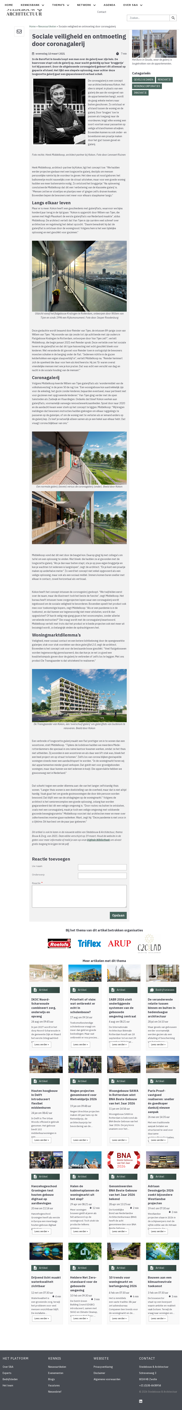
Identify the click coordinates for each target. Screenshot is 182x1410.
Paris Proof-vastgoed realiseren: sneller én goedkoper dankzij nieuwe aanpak (161, 1101)
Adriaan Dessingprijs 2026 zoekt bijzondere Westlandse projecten (160, 1194)
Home (9, 5)
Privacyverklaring (103, 1366)
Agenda (109, 5)
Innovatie (140, 92)
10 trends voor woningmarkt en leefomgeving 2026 (123, 1282)
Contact (101, 12)
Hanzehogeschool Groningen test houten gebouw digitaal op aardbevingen (44, 1194)
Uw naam (37, 866)
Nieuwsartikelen (47, 26)
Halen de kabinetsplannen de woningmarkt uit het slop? (84, 1192)
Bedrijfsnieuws (165, 989)
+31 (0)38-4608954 (150, 1385)
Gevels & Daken (143, 79)
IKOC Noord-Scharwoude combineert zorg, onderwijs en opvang (43, 1007)
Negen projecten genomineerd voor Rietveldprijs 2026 (83, 1095)
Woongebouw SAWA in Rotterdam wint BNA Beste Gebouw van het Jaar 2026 (123, 1097)
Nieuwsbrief (54, 1391)
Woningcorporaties (147, 86)
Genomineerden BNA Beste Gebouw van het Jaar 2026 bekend (123, 1192)
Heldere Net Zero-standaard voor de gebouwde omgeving (83, 1284)
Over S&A (8, 1366)
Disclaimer (99, 1373)
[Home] (24, 9)
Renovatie (164, 79)
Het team (8, 1385)
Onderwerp (38, 874)
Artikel (43, 989)
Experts (7, 1373)
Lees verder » (41, 1044)
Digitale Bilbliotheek (98, 840)
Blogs (51, 1379)
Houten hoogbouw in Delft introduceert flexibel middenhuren (44, 1099)
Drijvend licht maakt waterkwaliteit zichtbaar (46, 1282)
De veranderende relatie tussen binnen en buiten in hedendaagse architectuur (161, 1007)
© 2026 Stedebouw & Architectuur (158, 1391)
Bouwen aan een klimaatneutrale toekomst (160, 1282)
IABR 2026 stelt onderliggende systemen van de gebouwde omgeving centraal (122, 1007)
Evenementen (55, 1373)
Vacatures (54, 1385)
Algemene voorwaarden (107, 1379)
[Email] (19, 31)
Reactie (36, 883)
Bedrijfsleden (10, 1379)
